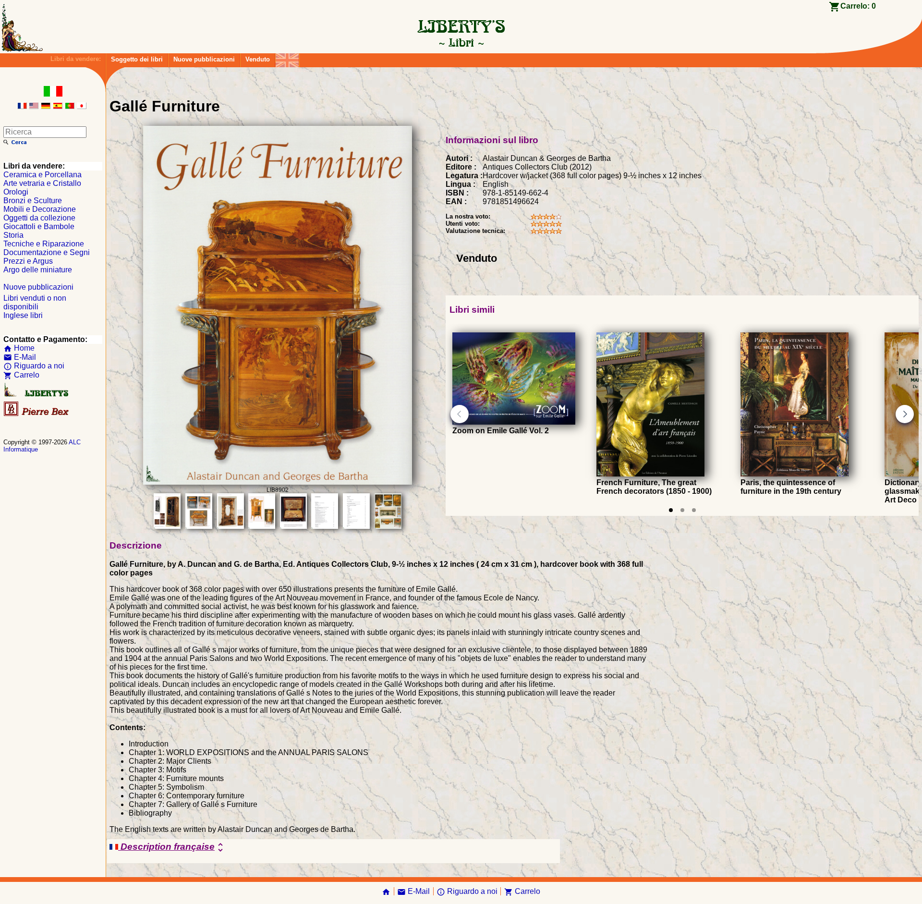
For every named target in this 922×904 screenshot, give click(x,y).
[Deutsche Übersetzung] (45, 106)
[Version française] (22, 106)
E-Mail (19, 357)
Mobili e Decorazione (39, 209)
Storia (13, 235)
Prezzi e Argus (28, 261)
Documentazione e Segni (46, 252)
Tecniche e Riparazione (43, 244)
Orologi (15, 192)
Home (19, 348)
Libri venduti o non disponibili (34, 302)
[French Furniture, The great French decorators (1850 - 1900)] (650, 474)
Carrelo (21, 375)
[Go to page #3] (694, 510)
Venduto (257, 59)
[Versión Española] (57, 106)
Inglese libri (23, 315)
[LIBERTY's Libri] (461, 42)
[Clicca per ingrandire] (277, 482)
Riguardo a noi (33, 366)
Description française (172, 847)
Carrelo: (858, 6)
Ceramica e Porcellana (42, 175)
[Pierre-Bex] (37, 414)
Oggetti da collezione (39, 218)
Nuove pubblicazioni (204, 59)
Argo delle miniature (37, 270)
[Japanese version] (81, 106)
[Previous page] (459, 414)
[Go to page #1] (671, 510)
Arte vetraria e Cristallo (42, 183)
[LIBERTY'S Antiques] (37, 395)
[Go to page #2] (682, 510)
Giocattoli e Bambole (38, 226)
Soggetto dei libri (137, 59)
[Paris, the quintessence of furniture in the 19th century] (794, 474)
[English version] (33, 106)
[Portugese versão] (69, 106)
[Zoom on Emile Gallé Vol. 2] (513, 422)
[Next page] (905, 414)
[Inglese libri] (287, 57)
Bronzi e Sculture (32, 200)
